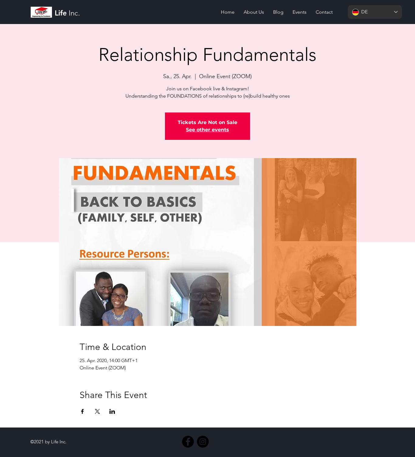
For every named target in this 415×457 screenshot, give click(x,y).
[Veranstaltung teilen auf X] (97, 411)
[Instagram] (203, 442)
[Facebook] (188, 442)
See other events (207, 130)
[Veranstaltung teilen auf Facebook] (82, 411)
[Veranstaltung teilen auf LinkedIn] (112, 411)
